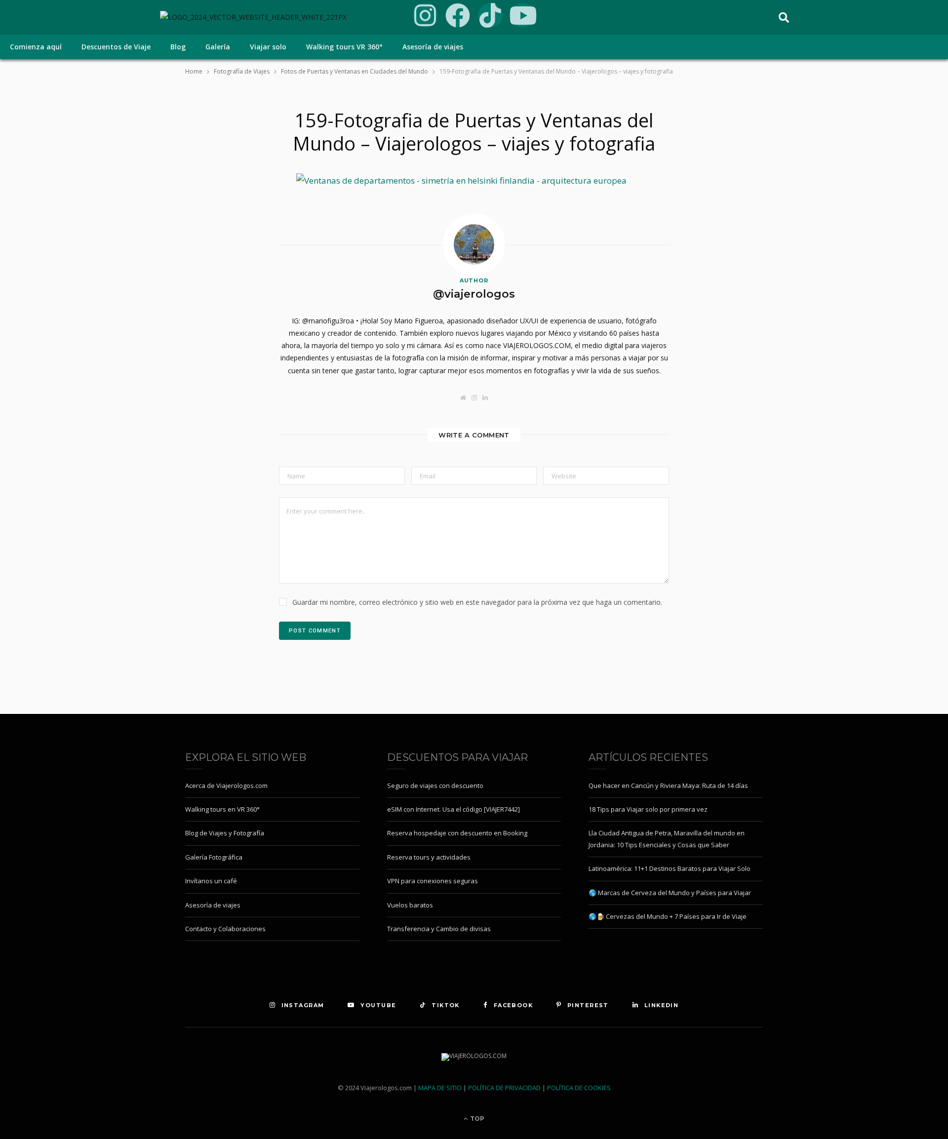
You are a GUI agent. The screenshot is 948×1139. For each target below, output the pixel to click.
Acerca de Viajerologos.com (226, 785)
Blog (178, 46)
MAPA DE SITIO (440, 1087)
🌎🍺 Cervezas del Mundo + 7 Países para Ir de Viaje (668, 916)
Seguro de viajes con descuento (435, 785)
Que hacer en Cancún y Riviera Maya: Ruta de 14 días (668, 785)
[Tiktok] (490, 15)
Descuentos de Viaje (116, 46)
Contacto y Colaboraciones (225, 928)
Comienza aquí (36, 46)
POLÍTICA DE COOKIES (579, 1087)
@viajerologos (474, 294)
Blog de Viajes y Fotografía (224, 832)
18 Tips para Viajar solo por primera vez (648, 809)
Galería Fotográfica (213, 857)
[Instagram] (425, 15)
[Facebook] (457, 15)
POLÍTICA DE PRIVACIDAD (504, 1087)
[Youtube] (523, 15)
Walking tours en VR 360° (222, 809)
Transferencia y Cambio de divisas (439, 928)
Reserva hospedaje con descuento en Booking (457, 832)
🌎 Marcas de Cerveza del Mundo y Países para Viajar (670, 892)
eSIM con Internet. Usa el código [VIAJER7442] (453, 809)
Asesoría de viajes (432, 46)
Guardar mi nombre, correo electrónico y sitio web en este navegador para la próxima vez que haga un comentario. (477, 602)
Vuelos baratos (410, 905)
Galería (217, 46)
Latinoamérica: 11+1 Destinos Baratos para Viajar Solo (669, 868)
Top (476, 1118)
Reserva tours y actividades (429, 857)
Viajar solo (268, 46)
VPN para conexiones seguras (432, 880)
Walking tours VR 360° (344, 46)
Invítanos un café (211, 880)
